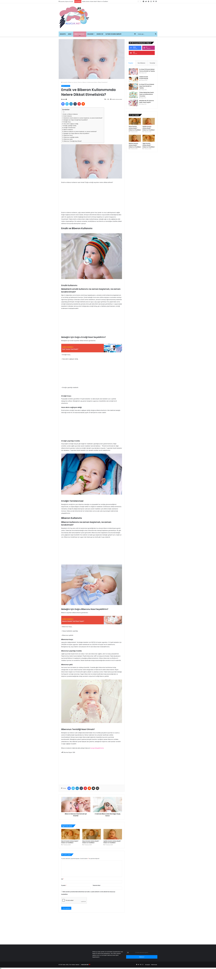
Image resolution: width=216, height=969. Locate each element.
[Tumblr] (75, 104)
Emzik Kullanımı (67, 116)
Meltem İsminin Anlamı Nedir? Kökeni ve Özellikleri (135, 145)
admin (64, 99)
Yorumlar (152, 63)
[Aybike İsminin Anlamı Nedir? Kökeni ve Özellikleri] (112, 834)
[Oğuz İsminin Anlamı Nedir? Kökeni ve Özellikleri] (149, 138)
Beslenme (90, 34)
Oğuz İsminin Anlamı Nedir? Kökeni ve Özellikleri (94, 1)
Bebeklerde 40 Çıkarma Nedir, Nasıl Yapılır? (146, 101)
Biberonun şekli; (68, 139)
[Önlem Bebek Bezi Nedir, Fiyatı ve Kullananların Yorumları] (133, 95)
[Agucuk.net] (74, 17)
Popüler (130, 63)
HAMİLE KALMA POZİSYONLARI (143, 77)
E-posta (63, 885)
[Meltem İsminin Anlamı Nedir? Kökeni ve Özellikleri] (135, 138)
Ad (62, 879)
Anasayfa (63, 34)
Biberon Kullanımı (68, 129)
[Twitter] (67, 104)
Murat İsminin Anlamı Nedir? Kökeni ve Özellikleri (69, 842)
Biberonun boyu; (68, 135)
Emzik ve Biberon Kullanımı (70, 114)
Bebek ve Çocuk (79, 34)
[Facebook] (63, 104)
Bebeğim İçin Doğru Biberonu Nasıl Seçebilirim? (76, 133)
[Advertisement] (124, 17)
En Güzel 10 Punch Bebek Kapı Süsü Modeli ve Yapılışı (146, 86)
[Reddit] (83, 104)
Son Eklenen (141, 63)
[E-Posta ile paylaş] (93, 788)
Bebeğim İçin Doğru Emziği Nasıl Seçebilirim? (76, 120)
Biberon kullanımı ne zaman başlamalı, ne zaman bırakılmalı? (80, 131)
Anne (69, 34)
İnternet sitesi (96, 885)
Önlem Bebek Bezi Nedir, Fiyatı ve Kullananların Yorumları (146, 94)
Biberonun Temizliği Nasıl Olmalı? (73, 141)
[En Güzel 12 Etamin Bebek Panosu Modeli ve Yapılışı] (133, 71)
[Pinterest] (79, 104)
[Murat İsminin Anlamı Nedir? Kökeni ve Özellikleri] (70, 834)
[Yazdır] (97, 788)
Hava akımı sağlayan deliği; (71, 123)
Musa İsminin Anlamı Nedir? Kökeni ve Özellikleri (90, 842)
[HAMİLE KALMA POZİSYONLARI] (133, 79)
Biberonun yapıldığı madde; (71, 137)
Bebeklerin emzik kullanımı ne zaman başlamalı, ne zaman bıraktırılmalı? (83, 118)
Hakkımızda (154, 964)
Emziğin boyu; (67, 122)
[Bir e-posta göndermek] (66, 99)
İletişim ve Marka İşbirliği (113, 34)
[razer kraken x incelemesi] (108, 968)
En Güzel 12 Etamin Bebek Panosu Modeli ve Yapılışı (147, 70)
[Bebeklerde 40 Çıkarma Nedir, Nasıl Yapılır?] (133, 103)
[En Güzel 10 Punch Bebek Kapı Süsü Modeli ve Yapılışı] (133, 87)
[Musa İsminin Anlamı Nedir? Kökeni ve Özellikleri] (91, 834)
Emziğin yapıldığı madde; (70, 125)
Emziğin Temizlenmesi (69, 127)
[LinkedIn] (71, 104)
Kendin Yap (100, 34)
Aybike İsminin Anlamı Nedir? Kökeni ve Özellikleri (112, 842)
